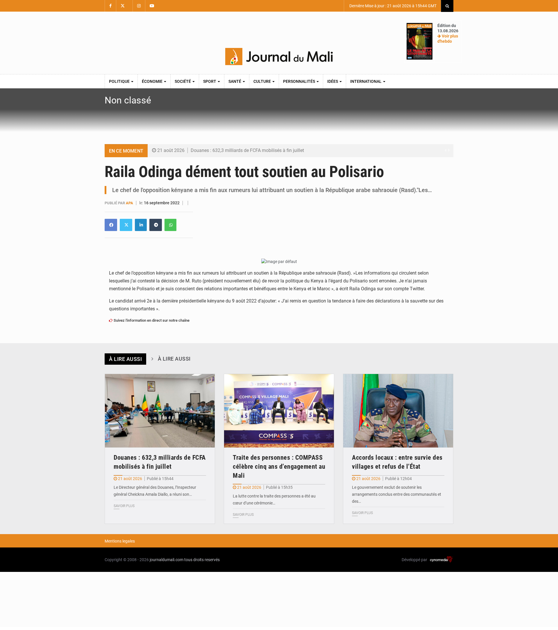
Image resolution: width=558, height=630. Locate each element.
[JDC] (279, 56)
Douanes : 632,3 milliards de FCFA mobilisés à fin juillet (247, 150)
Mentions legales (120, 541)
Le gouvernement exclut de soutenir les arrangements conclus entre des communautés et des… (396, 494)
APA (130, 203)
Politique (119, 81)
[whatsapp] (170, 225)
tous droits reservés (202, 559)
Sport (210, 81)
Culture (262, 81)
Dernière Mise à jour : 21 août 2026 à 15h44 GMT (392, 5)
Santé (235, 81)
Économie (152, 81)
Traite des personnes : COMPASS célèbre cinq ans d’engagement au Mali (279, 466)
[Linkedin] (111, 225)
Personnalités (299, 81)
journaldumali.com (166, 559)
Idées (333, 81)
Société (183, 81)
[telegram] (155, 225)
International (366, 81)
